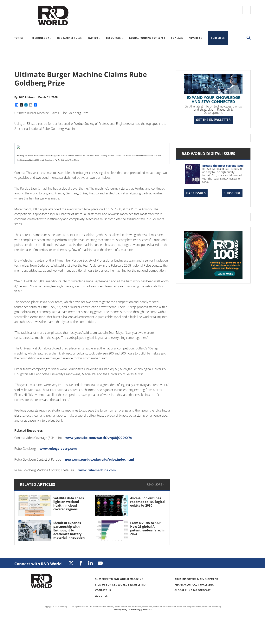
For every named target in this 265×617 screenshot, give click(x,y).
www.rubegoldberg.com (58, 448)
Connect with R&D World (38, 563)
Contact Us (103, 590)
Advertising (134, 609)
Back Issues (196, 193)
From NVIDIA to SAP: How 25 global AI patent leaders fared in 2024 (147, 528)
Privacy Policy (120, 609)
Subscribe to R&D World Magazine (119, 579)
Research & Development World (53, 15)
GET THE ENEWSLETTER (213, 120)
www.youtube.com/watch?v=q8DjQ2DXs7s (98, 438)
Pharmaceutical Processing (194, 584)
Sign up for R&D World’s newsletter (120, 584)
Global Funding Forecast (192, 590)
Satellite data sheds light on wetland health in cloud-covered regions (68, 503)
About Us (101, 595)
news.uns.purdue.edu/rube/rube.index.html (99, 459)
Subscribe (232, 193)
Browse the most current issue (222, 165)
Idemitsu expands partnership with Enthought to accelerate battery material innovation (69, 530)
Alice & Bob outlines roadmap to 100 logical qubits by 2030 (147, 502)
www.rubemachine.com (97, 470)
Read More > (155, 484)
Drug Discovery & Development (196, 579)
